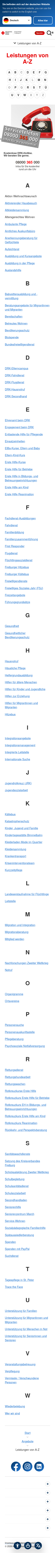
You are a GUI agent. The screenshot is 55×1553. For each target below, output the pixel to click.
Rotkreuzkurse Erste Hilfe (20, 1091)
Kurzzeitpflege (13, 870)
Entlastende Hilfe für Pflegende (24, 434)
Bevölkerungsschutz (17, 330)
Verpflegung (12, 1371)
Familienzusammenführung (21, 539)
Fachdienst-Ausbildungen (20, 518)
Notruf (8, 970)
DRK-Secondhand (16, 396)
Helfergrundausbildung (19, 675)
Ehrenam (10, 420)
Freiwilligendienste (16, 581)
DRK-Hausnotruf (15, 389)
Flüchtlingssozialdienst (18, 560)
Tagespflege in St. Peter (19, 1280)
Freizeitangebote (15, 595)
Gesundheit (12, 626)
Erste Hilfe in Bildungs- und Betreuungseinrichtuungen (21, 478)
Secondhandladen (16, 1200)
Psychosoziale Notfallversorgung (25, 1046)
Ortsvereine (12, 1001)
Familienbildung (14, 532)
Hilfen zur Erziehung (17, 696)
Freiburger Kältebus (17, 574)
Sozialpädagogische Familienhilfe (25, 1228)
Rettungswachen (15, 1084)
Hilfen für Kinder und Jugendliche (25, 689)
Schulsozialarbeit (15, 1193)
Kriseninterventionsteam (20, 863)
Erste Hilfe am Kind (16, 487)
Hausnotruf (11, 661)
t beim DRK (23, 420)
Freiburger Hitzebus (17, 567)
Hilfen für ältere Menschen (21, 682)
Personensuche (14, 1025)
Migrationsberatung (16, 932)
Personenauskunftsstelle (20, 1032)
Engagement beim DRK (19, 427)
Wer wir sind (12, 1413)
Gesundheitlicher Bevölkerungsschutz (17, 635)
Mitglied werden (14, 939)
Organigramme (14, 994)
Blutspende (12, 337)
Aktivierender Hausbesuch (21, 203)
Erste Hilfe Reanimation (19, 494)
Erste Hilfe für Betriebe (19, 469)
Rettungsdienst (14, 1070)
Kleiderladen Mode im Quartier (23, 842)
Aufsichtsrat (12, 249)
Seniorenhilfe (13, 1207)
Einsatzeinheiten (15, 441)
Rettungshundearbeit (17, 1077)
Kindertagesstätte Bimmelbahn (23, 835)
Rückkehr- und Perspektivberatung (26, 1130)
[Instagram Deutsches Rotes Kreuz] (27, 1466)
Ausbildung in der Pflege (20, 263)
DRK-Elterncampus (16, 368)
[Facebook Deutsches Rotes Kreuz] (16, 1466)
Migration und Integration (20, 925)
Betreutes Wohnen (16, 323)
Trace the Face (14, 1287)
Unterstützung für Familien (21, 1311)
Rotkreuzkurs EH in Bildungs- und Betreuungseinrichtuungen (25, 1107)
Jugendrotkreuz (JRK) (18, 783)
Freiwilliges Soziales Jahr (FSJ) (24, 588)
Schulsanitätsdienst (17, 1186)
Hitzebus (10, 714)
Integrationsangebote (18, 738)
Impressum (10, 1542)
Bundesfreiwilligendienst (19, 344)
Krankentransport (15, 856)
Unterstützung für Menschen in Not (26, 1329)
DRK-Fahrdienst (14, 375)
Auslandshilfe (13, 270)
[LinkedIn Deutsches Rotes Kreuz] (39, 1466)
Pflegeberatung (14, 1039)
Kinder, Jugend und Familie (21, 828)
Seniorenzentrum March (19, 1214)
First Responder (14, 546)
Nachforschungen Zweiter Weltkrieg (26, 963)
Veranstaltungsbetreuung (20, 1364)
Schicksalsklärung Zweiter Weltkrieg (27, 1172)
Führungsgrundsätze (17, 602)
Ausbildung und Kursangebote (23, 256)
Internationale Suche (17, 759)
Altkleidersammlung (17, 210)
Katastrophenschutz (17, 821)
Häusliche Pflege (15, 668)
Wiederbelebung (15, 1406)
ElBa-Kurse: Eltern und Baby (22, 448)
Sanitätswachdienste (17, 1154)
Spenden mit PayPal (17, 1249)
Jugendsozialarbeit (16, 790)
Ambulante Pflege (16, 224)
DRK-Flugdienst (14, 382)
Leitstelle (10, 901)
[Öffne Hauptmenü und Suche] (50, 33)
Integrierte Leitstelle (17, 752)
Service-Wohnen (15, 1221)
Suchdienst (11, 1256)
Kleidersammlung (15, 849)
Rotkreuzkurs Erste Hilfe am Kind (25, 1116)
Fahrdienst (11, 525)
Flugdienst (11, 553)
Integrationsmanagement (20, 745)
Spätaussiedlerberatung (19, 1235)
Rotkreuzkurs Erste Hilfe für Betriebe (27, 1098)
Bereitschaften (13, 316)
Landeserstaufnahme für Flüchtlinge (27, 894)
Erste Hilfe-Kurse (15, 462)
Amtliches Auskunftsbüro (20, 231)
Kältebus (10, 814)
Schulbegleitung (14, 1179)
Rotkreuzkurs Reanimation (21, 1123)
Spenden (39, 33)
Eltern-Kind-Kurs (15, 455)
